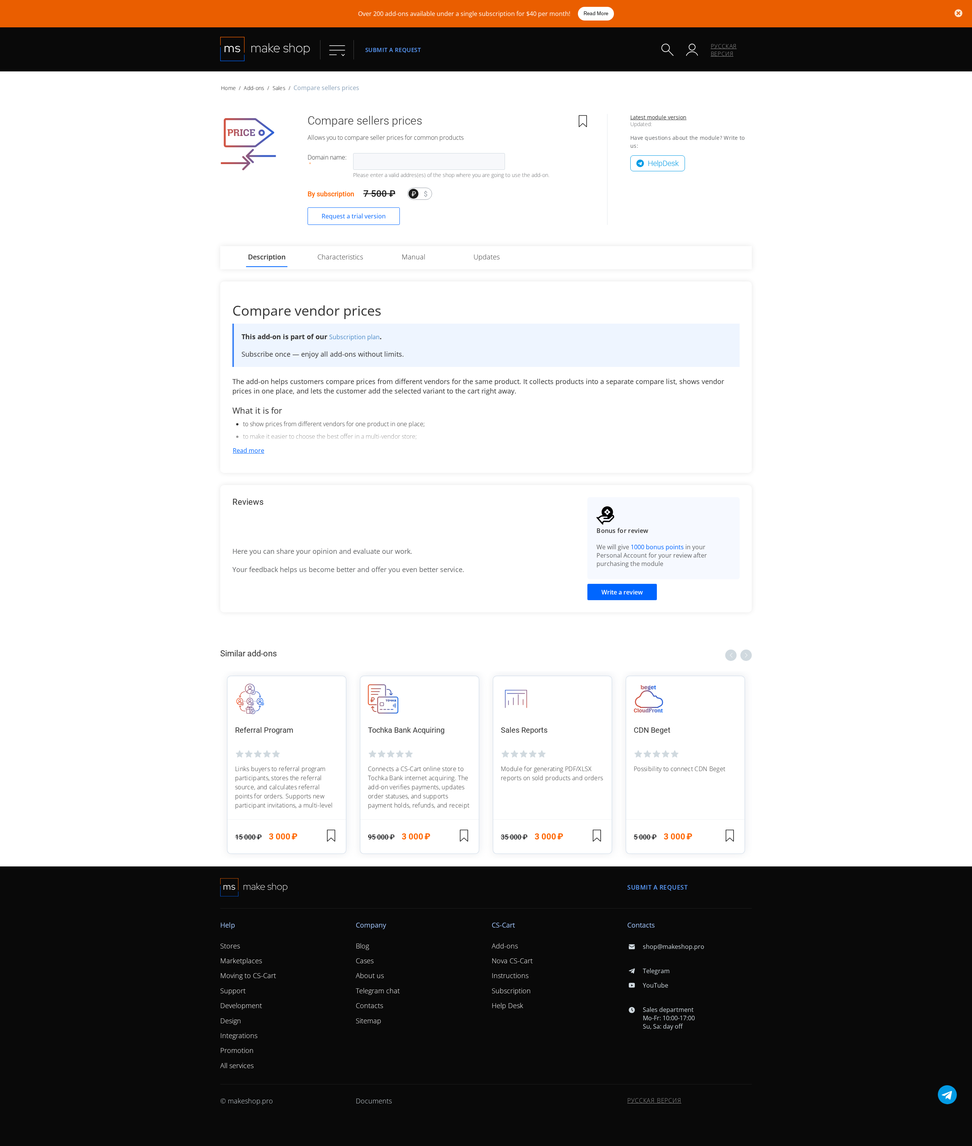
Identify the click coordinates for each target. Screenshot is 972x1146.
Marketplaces (241, 960)
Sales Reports (524, 730)
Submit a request (393, 50)
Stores (230, 945)
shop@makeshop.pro (673, 946)
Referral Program (264, 730)
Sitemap (368, 1020)
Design (230, 1020)
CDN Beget (652, 730)
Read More (596, 13)
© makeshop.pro (246, 1100)
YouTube (655, 985)
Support (233, 990)
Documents (374, 1100)
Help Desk (507, 1005)
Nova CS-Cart (512, 960)
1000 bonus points (657, 547)
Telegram (656, 971)
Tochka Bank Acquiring (406, 730)
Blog (362, 945)
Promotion (237, 1050)
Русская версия (724, 49)
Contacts (369, 1005)
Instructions (510, 975)
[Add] (583, 122)
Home (228, 88)
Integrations (238, 1035)
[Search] (667, 50)
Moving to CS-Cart (248, 975)
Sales (279, 88)
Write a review (622, 592)
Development (241, 1005)
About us (370, 975)
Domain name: (327, 157)
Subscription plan (354, 337)
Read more (248, 450)
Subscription (511, 990)
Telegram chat (378, 990)
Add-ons (254, 88)
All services (237, 1065)
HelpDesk (663, 163)
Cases (365, 960)
